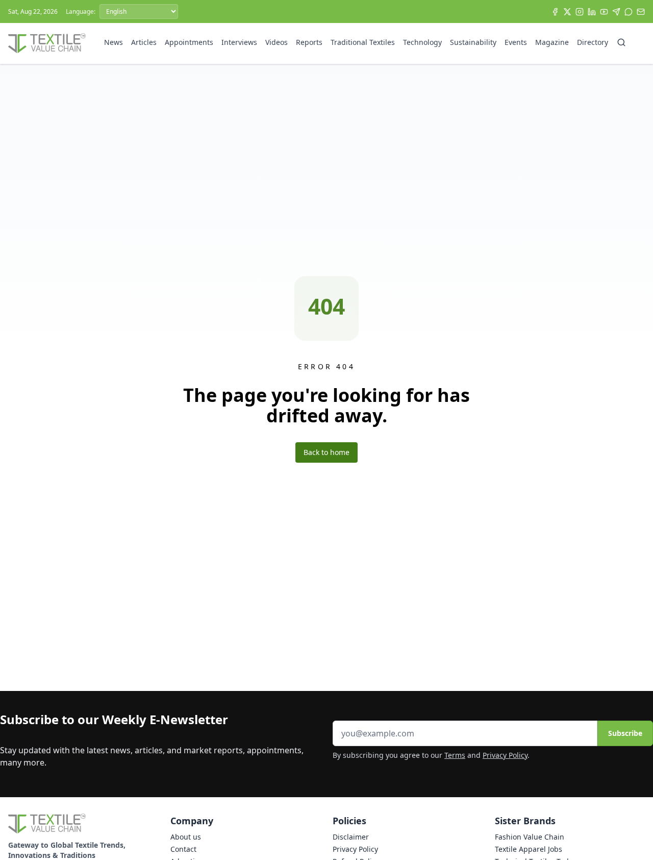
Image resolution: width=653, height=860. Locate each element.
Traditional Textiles (363, 42)
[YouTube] (604, 12)
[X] (567, 12)
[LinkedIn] (592, 12)
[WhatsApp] (628, 12)
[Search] (621, 42)
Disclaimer (351, 837)
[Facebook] (555, 12)
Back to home (326, 452)
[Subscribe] (641, 12)
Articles (144, 42)
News (113, 42)
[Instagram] (579, 12)
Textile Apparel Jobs (528, 849)
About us (185, 837)
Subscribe (625, 733)
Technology (422, 42)
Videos (276, 42)
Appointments (189, 42)
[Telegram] (616, 12)
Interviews (239, 42)
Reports (309, 42)
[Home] (47, 43)
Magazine (552, 42)
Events (516, 42)
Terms (454, 755)
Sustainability (473, 42)
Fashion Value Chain (529, 837)
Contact (183, 849)
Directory (592, 42)
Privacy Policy (505, 755)
